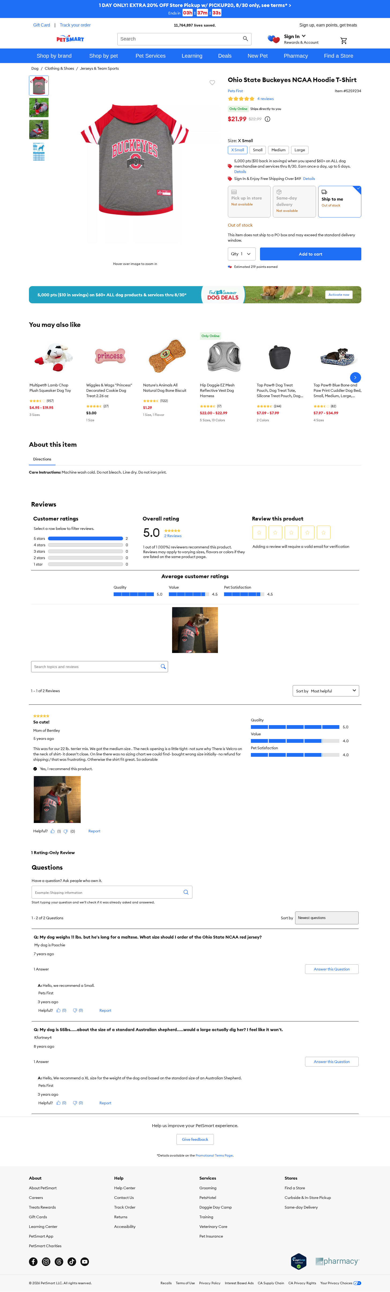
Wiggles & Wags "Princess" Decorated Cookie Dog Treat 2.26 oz (109, 390)
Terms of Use (185, 1283)
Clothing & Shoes (59, 68)
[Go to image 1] (39, 85)
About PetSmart (43, 1188)
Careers (36, 1197)
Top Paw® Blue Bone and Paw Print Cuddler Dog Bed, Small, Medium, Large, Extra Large (338, 391)
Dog (35, 68)
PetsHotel (207, 1197)
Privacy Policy (210, 1283)
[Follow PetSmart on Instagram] (46, 1261)
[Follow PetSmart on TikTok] (72, 1261)
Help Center (124, 1188)
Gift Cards (38, 1217)
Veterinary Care (213, 1226)
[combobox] (184, 38)
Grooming (208, 1188)
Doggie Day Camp (215, 1207)
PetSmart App (41, 1236)
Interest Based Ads (239, 1283)
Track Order (124, 1207)
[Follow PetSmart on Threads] (59, 1261)
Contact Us (124, 1197)
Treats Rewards (42, 1207)
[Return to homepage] (70, 38)
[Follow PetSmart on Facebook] (33, 1261)
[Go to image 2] (39, 107)
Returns (120, 1217)
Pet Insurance (211, 1236)
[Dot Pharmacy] (337, 1261)
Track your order (75, 25)
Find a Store (295, 1188)
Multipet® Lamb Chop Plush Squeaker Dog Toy (50, 388)
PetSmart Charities (45, 1245)
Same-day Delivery (301, 1207)
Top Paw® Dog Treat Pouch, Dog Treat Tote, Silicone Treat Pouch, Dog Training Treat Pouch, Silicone (278, 391)
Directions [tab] (42, 459)
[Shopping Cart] (350, 41)
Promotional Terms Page (214, 1155)
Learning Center (43, 1226)
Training (206, 1217)
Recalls (166, 1283)
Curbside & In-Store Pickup (308, 1197)
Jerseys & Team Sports (99, 68)
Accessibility (125, 1226)
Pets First (235, 90)
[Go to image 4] (39, 151)
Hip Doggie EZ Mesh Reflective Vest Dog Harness (217, 390)
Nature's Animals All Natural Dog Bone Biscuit (164, 388)
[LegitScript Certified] (299, 1261)
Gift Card (41, 25)
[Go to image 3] (39, 129)
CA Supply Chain (271, 1283)
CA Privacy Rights (302, 1283)
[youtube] (84, 1261)
